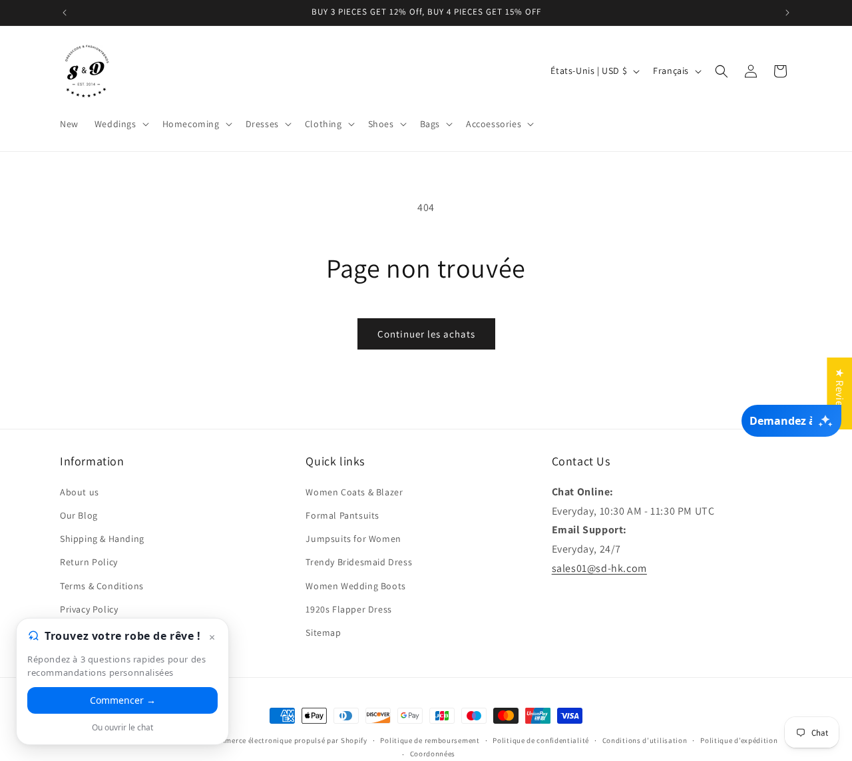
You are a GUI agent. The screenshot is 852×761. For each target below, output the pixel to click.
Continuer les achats (426, 334)
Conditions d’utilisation (645, 740)
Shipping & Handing (102, 538)
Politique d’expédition (738, 740)
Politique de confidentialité (541, 740)
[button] (120, 124)
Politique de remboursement (429, 740)
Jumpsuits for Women (353, 538)
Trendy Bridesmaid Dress (359, 561)
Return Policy (89, 561)
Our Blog (79, 515)
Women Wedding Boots (355, 585)
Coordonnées (433, 753)
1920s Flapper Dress (348, 609)
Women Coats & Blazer (354, 491)
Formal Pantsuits (342, 515)
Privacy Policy (89, 609)
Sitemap (323, 632)
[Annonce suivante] (787, 12)
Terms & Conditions (102, 585)
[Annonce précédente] (64, 12)
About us (79, 491)
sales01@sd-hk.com (599, 568)
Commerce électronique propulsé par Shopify (288, 740)
